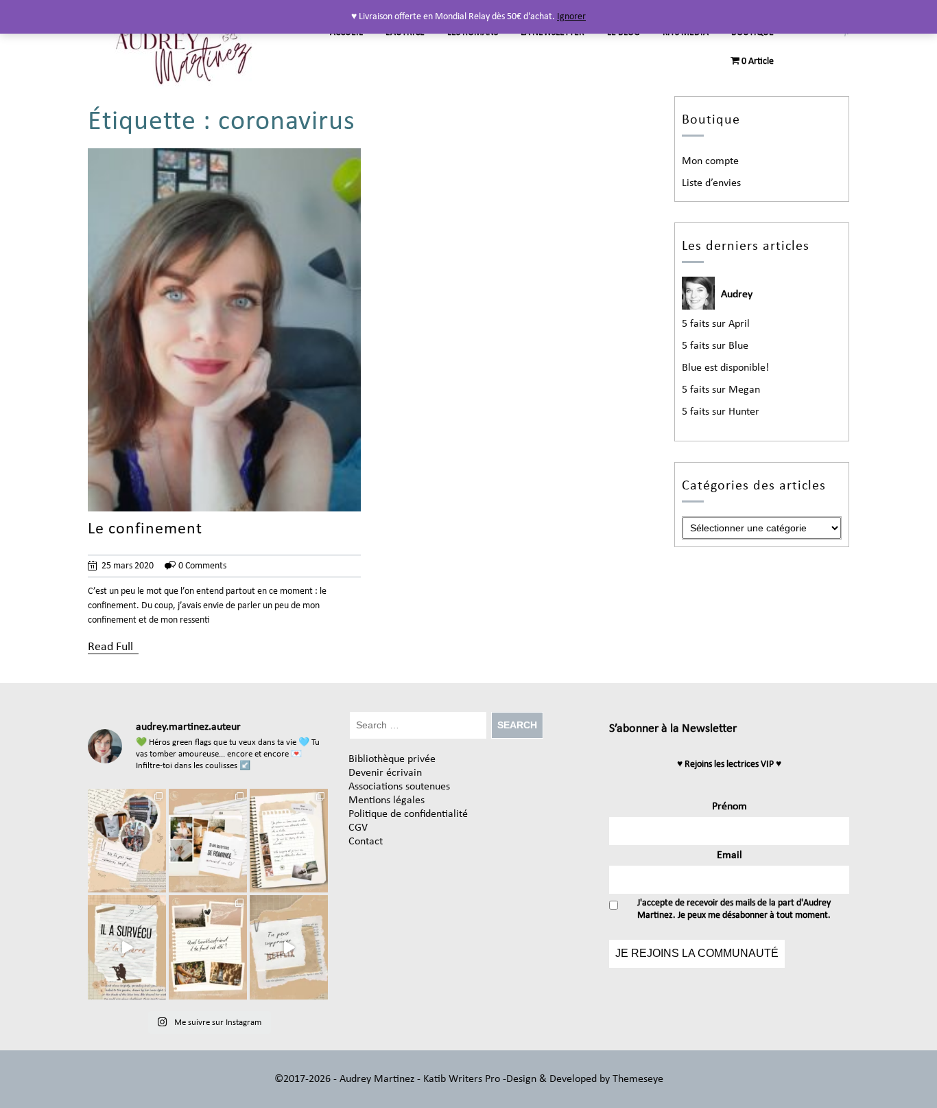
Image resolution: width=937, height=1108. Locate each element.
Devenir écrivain (385, 772)
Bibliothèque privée (392, 759)
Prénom (729, 806)
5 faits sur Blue (715, 346)
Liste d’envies (711, 183)
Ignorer (571, 17)
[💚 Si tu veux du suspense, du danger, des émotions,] (127, 841)
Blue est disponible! (725, 367)
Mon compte (710, 161)
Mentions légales (386, 800)
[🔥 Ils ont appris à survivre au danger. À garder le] (127, 947)
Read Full (110, 647)
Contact (365, 841)
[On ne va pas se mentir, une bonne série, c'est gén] (289, 947)
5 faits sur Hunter (720, 411)
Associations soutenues (399, 786)
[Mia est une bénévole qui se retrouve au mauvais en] (289, 841)
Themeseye (636, 1079)
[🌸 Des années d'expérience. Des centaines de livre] (208, 841)
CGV (358, 827)
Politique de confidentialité (408, 814)
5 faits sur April (716, 324)
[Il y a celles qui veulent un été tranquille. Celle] (208, 947)
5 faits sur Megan (721, 389)
